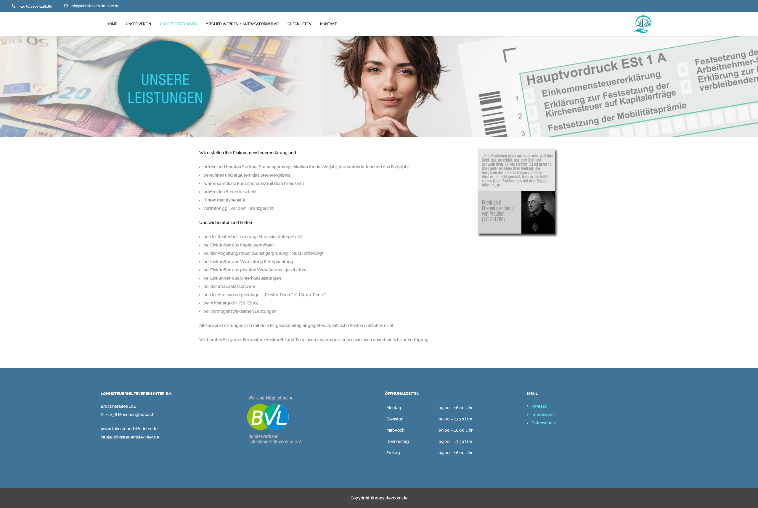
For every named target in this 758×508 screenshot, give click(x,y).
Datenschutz (543, 422)
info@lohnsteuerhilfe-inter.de (95, 6)
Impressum (542, 414)
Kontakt (539, 406)
